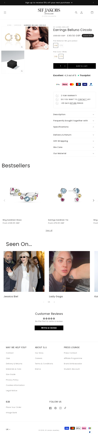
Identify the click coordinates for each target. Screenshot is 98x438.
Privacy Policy (12, 380)
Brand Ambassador (73, 363)
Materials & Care (13, 369)
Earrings (17, 25)
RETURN (73, 103)
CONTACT (82, 99)
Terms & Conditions (44, 363)
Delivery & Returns (14, 363)
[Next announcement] (93, 2)
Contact (10, 353)
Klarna (38, 369)
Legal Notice (11, 390)
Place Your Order (13, 407)
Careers (38, 358)
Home (9, 25)
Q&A (8, 358)
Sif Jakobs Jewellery (52, 430)
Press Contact (70, 353)
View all (49, 230)
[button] (5, 12)
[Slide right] (93, 200)
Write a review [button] (49, 327)
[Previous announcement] (4, 2)
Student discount (72, 369)
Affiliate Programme (73, 358)
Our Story (39, 353)
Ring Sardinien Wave (12, 220)
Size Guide (11, 374)
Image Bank (11, 412)
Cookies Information (15, 385)
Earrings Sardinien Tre (58, 220)
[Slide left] (4, 200)
